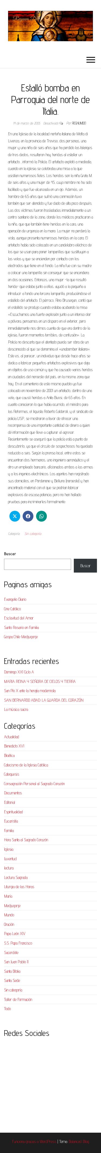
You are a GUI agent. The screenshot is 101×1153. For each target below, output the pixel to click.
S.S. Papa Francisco (18, 943)
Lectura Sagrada (15, 877)
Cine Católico (12, 608)
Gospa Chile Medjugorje (21, 636)
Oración (9, 924)
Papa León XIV (14, 933)
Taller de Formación (18, 999)
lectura (8, 868)
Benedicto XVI (14, 746)
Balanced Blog (79, 1141)
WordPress (48, 1141)
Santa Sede (12, 980)
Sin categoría (33, 533)
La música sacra (16, 709)
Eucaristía (11, 821)
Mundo (9, 914)
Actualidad (11, 736)
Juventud (10, 858)
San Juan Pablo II (16, 961)
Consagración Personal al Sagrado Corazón (34, 783)
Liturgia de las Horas (19, 886)
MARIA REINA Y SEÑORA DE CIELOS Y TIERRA (40, 681)
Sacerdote (11, 952)
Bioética (9, 755)
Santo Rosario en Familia (21, 627)
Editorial (9, 802)
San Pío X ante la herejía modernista (29, 690)
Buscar (10, 553)
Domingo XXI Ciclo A (19, 672)
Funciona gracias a (26, 1141)
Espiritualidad (13, 811)
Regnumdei (79, 123)
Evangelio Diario (15, 599)
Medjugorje (12, 905)
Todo (7, 1008)
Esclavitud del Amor (19, 618)
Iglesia (8, 849)
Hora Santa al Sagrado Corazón (26, 839)
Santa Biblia (12, 971)
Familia (9, 830)
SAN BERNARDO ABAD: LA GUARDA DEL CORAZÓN (43, 700)
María (8, 896)
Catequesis (11, 774)
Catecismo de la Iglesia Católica (26, 764)
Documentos (13, 792)
